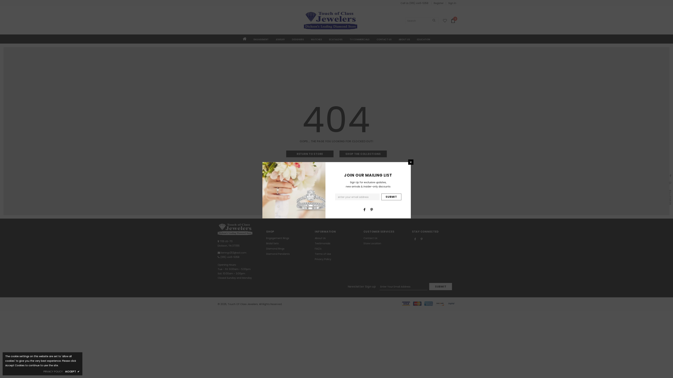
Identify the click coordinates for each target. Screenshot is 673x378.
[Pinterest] (371, 209)
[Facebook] (364, 209)
